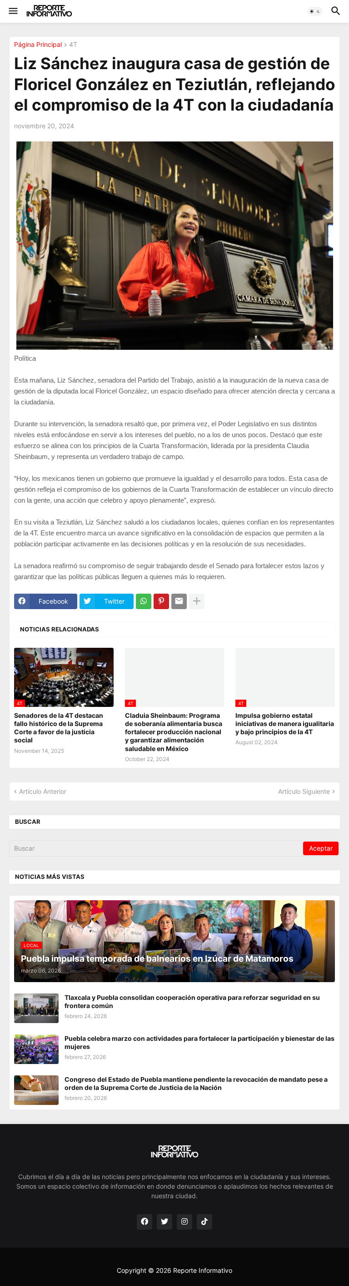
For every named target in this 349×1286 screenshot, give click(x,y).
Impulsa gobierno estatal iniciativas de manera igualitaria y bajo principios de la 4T (284, 723)
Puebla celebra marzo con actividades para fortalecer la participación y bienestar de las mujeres (199, 1042)
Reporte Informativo (202, 1270)
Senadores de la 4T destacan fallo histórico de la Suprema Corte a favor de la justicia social (58, 727)
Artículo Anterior (42, 791)
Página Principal (38, 44)
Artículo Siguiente (304, 791)
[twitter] (164, 1222)
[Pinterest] (161, 601)
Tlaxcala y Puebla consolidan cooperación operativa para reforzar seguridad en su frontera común (192, 1001)
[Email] (179, 601)
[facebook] (144, 1222)
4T (73, 44)
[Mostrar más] (196, 601)
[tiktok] (204, 1222)
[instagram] (184, 1222)
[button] (12, 11)
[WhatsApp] (143, 601)
